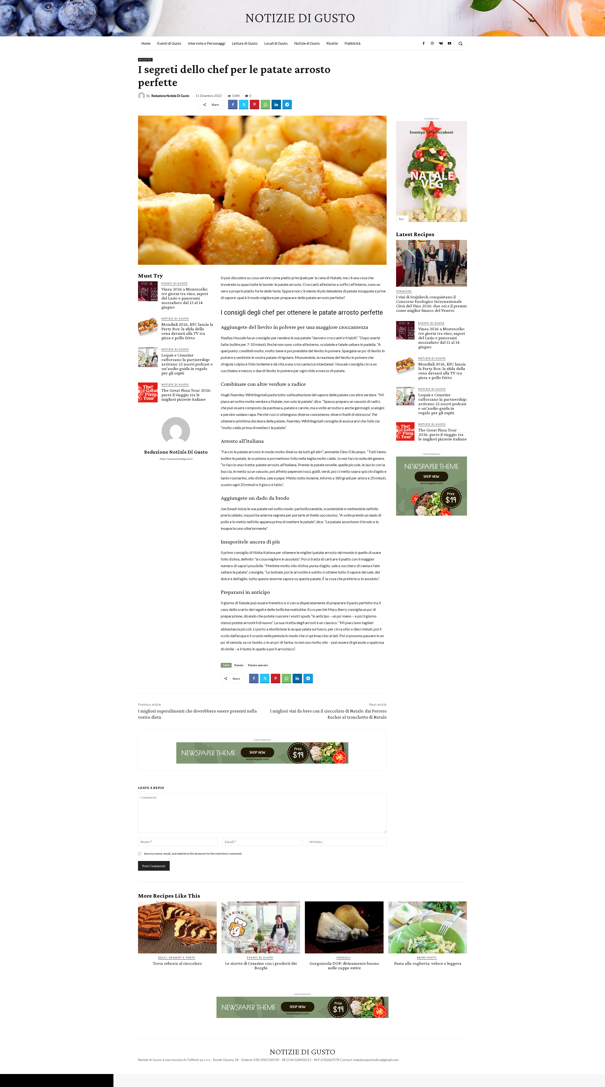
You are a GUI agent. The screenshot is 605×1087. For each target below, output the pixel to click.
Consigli (344, 957)
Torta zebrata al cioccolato (177, 963)
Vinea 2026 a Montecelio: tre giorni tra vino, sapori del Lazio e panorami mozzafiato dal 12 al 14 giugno (184, 298)
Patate (238, 665)
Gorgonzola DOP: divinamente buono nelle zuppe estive (344, 965)
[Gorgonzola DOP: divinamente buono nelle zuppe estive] (344, 927)
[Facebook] (423, 43)
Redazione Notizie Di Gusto (170, 95)
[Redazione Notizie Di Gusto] (142, 95)
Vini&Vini (404, 291)
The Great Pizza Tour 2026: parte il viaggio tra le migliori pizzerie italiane (186, 395)
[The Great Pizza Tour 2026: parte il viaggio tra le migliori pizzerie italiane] (148, 392)
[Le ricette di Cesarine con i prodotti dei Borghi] (260, 927)
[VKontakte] (440, 43)
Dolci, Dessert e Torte (176, 957)
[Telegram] (287, 104)
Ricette (145, 59)
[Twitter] (243, 104)
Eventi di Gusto (174, 283)
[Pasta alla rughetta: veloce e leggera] (427, 927)
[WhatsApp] (265, 104)
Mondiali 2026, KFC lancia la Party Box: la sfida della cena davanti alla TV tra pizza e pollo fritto (187, 331)
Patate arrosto (258, 665)
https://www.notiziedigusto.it (176, 458)
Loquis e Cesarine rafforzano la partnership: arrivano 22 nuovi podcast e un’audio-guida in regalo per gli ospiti (187, 363)
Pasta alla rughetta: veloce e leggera (427, 963)
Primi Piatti (427, 957)
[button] (460, 43)
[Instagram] (432, 43)
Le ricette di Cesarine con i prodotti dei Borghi (261, 965)
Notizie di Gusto (175, 318)
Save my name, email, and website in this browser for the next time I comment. (193, 853)
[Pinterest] (254, 104)
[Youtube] (449, 43)
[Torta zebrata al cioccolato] (177, 927)
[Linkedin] (276, 104)
